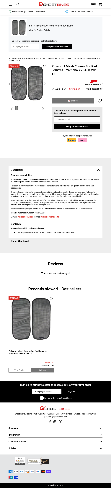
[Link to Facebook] (50, 421)
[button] (93, 4)
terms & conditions (63, 398)
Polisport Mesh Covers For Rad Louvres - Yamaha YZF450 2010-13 (28, 352)
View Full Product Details (39, 30)
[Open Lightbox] (44, 64)
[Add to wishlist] (99, 100)
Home (11, 58)
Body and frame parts (49, 217)
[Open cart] (100, 4)
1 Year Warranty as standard (36, 11)
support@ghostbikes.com (56, 417)
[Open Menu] (11, 4)
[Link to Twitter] (60, 421)
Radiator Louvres (50, 58)
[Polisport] (93, 82)
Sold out (42, 370)
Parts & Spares (21, 58)
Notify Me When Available (57, 47)
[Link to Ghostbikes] (54, 4)
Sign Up (71, 391)
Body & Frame (35, 58)
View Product (20, 370)
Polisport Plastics (25, 217)
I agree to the (57, 398)
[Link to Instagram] (54, 421)
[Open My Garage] (93, 4)
